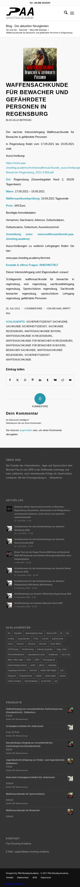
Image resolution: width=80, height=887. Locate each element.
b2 (61, 633)
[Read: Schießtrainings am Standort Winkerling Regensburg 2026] (9, 595)
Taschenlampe (31, 681)
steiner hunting (14, 681)
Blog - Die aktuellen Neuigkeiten (27, 26)
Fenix (35, 638)
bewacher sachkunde (21, 350)
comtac (11, 638)
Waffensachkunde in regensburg (29, 336)
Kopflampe (53, 654)
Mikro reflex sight (15, 660)
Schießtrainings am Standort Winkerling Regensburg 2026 (42, 594)
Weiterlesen (55, 477)
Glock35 (43, 644)
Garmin (45, 638)
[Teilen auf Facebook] (10, 380)
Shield (38, 676)
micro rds (66, 654)
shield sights (50, 676)
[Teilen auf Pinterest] (32, 380)
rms (62, 670)
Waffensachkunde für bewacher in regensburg (39, 340)
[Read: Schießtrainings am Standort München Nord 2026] (9, 605)
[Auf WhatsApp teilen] (25, 380)
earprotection (24, 638)
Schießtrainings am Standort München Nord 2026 (38, 603)
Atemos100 (51, 633)
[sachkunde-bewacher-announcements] (40, 64)
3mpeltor (18, 633)
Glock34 (31, 644)
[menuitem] (64, 13)
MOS (29, 660)
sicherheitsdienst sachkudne (47, 321)
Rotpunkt (12, 676)
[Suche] (64, 13)
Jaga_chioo (61, 649)
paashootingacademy (17, 665)
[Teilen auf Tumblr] (47, 380)
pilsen (41, 665)
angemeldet (26, 430)
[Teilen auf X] (17, 380)
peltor (33, 665)
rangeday (52, 665)
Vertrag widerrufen (13, 884)
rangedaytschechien (17, 670)
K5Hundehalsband (16, 654)
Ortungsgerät (49, 660)
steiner (63, 676)
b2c (67, 633)
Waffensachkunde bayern (42, 331)
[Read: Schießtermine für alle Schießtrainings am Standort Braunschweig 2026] (9, 541)
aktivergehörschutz (34, 633)
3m (9, 633)
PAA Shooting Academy (28, 873)
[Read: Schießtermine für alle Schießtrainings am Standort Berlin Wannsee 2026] (9, 570)
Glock (10, 644)
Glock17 (20, 644)
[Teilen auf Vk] (55, 380)
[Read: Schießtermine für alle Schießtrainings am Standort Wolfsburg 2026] (9, 528)
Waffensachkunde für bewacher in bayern (35, 345)
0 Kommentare (33, 308)
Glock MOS (55, 644)
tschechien (46, 681)
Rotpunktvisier (25, 676)
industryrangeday (45, 649)
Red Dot (33, 670)
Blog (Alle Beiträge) (18, 120)
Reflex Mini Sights (49, 670)
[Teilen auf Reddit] (62, 380)
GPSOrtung (13, 649)
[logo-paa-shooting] (33, 13)
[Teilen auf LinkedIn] (40, 380)
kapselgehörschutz (36, 654)
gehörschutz (57, 638)
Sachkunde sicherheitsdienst (26, 326)
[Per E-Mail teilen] (70, 380)
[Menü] (72, 13)
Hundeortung (27, 649)
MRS (37, 660)
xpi (56, 681)
